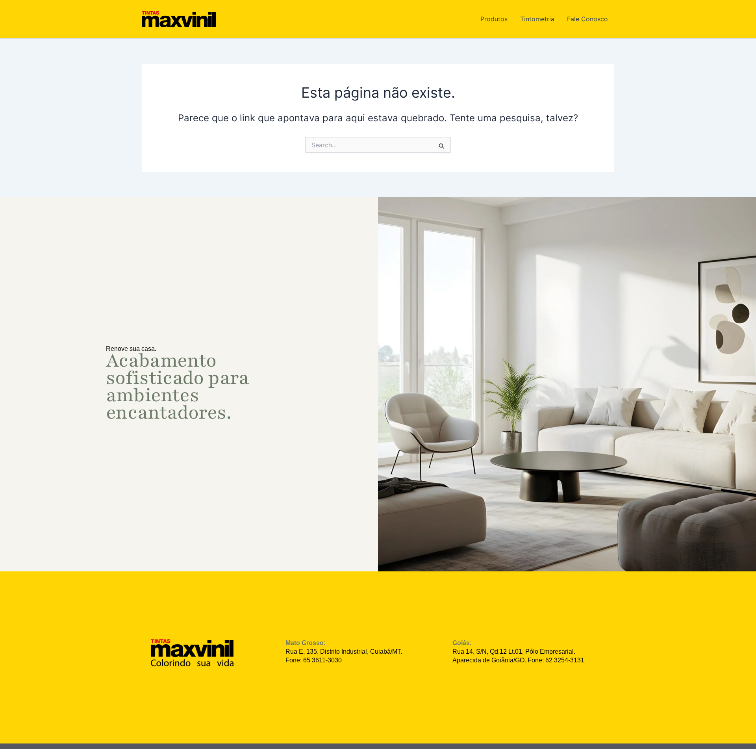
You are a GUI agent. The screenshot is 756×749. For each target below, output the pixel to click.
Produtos (494, 19)
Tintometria (537, 19)
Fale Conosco (587, 19)
